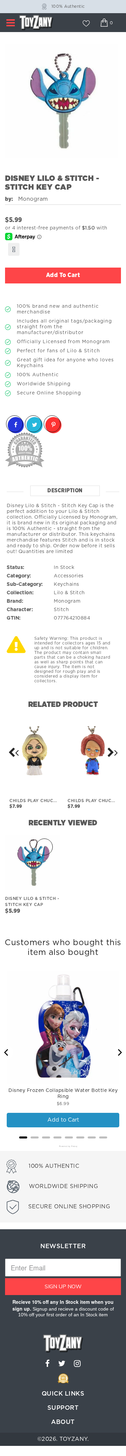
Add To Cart (63, 275)
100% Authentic (68, 6)
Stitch (61, 609)
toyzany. (74, 1439)
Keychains (66, 584)
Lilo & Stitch (69, 592)
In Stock (64, 567)
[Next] (13, 752)
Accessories (69, 576)
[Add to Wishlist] (13, 249)
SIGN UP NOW (63, 1286)
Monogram (67, 601)
